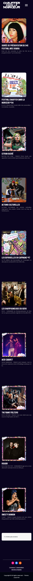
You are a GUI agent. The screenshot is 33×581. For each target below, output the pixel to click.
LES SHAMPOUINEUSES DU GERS (14, 308)
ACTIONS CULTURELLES (11, 204)
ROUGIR (5, 463)
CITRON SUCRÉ (7, 153)
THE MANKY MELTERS (10, 412)
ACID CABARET (7, 359)
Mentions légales (16, 570)
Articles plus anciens (11, 537)
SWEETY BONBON (8, 514)
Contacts (12, 567)
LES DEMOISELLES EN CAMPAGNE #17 (16, 257)
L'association (20, 567)
